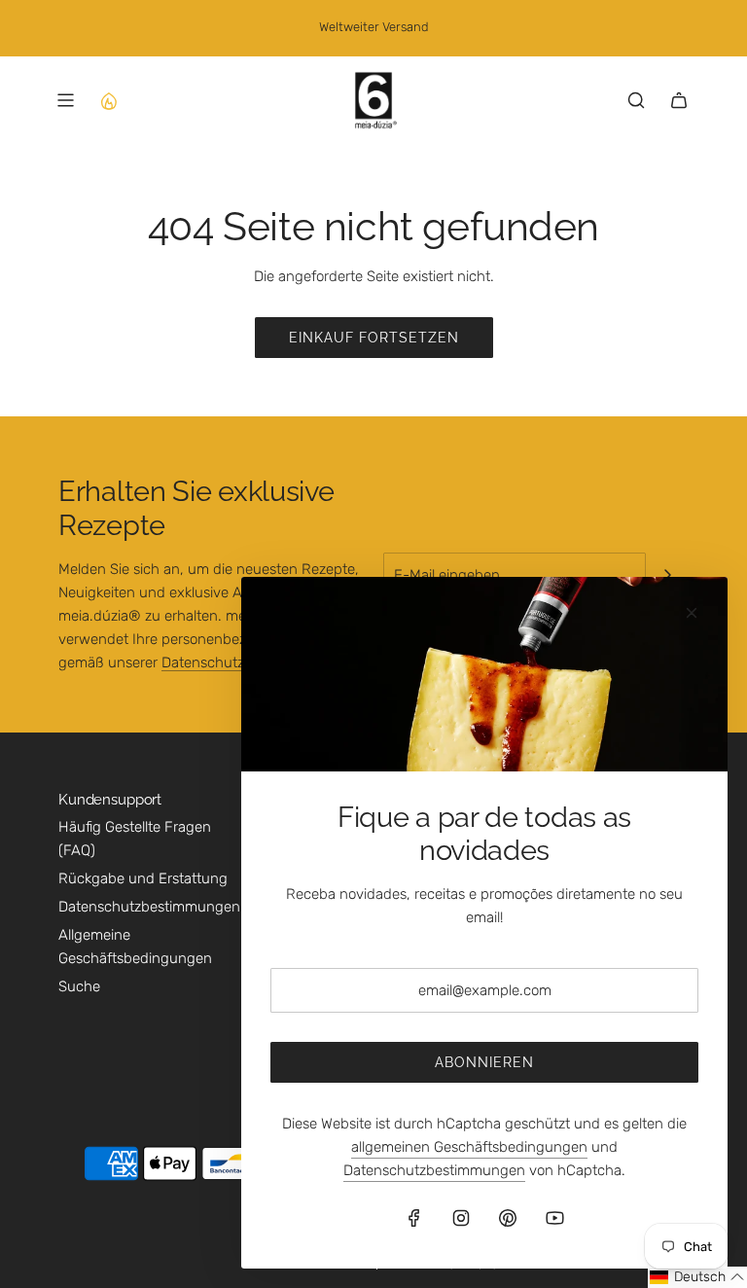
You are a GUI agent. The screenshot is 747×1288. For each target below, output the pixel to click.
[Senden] (667, 575)
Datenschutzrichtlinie (230, 662)
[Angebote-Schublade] (108, 100)
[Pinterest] (507, 1218)
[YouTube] (554, 1218)
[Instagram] (461, 1218)
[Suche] (636, 100)
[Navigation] (65, 100)
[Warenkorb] (679, 100)
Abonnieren (484, 1062)
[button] (697, 1277)
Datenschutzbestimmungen (434, 1170)
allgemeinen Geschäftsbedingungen (469, 1147)
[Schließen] (691, 612)
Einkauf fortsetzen (374, 337)
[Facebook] (414, 1218)
